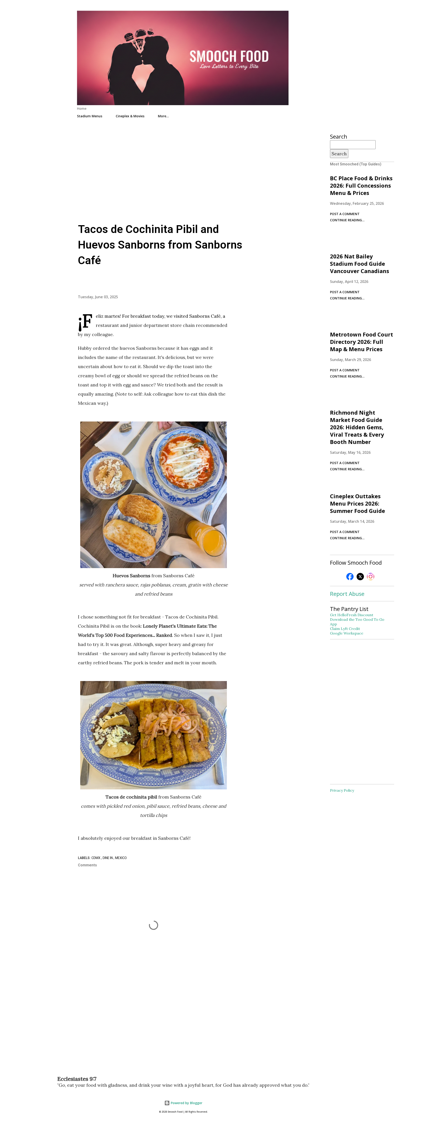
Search (339, 153)
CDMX (96, 858)
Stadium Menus (89, 116)
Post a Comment (345, 214)
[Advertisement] (183, 161)
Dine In (108, 858)
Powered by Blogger (186, 1103)
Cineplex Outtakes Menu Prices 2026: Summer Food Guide (357, 503)
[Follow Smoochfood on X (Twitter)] (360, 579)
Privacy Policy (342, 790)
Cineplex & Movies (130, 116)
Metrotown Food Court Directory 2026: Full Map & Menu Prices (361, 342)
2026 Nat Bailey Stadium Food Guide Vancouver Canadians (359, 263)
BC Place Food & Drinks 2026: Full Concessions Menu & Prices (361, 185)
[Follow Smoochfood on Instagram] (370, 579)
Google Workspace (346, 633)
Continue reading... (347, 220)
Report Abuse (347, 593)
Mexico (121, 858)
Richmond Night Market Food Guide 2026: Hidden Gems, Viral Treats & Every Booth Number (357, 427)
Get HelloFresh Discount (351, 615)
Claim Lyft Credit (345, 628)
